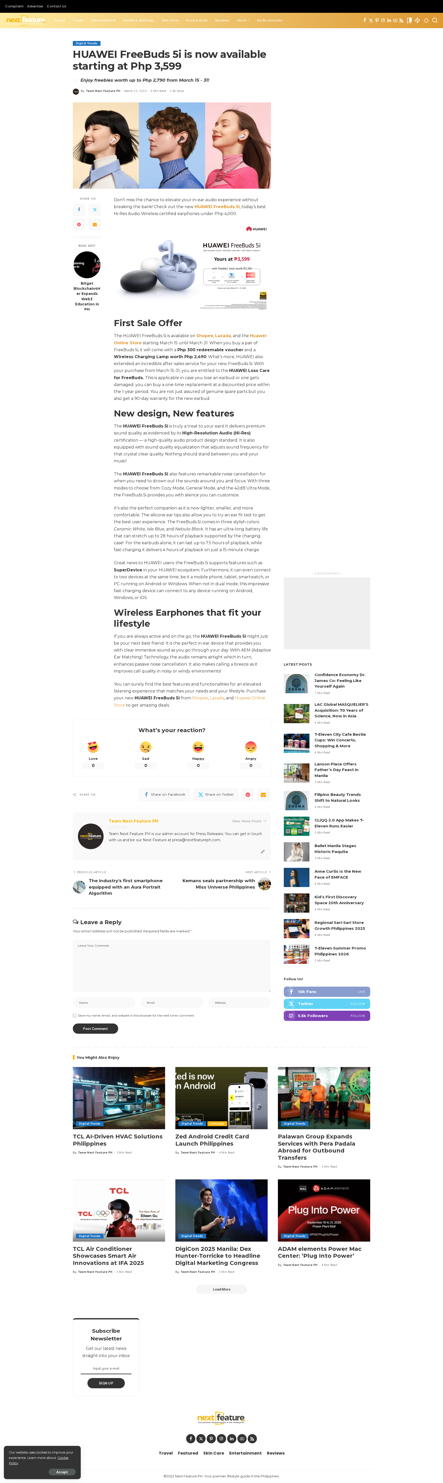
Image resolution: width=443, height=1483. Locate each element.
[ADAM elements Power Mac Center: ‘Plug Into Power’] (324, 1210)
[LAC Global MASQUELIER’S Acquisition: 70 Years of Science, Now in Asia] (296, 713)
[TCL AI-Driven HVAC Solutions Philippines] (119, 1098)
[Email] (95, 225)
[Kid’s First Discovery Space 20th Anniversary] (296, 903)
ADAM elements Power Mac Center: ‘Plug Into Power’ (319, 1252)
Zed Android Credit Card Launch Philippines (212, 1140)
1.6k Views (177, 91)
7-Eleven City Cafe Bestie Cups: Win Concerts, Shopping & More (340, 740)
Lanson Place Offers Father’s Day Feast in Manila (336, 770)
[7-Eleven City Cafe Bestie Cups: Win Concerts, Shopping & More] (296, 743)
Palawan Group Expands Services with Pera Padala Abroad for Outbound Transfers (316, 1147)
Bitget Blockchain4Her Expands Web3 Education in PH (87, 296)
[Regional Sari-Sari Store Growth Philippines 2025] (296, 928)
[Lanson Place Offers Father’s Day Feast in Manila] (296, 773)
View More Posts (246, 821)
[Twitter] (371, 20)
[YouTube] (395, 20)
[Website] (263, 852)
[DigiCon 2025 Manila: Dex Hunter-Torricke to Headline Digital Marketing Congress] (221, 1210)
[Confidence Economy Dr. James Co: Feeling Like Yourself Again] (296, 683)
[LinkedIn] (389, 20)
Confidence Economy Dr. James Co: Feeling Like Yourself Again (340, 680)
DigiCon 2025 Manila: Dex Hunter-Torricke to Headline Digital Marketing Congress (217, 1255)
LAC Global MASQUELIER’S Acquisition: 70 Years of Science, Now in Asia (341, 710)
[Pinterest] (377, 20)
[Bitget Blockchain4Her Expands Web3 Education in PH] (87, 264)
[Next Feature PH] (26, 20)
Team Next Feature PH (103, 91)
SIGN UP (106, 1383)
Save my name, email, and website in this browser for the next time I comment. (136, 1015)
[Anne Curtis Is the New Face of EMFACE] (296, 877)
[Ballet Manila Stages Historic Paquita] (296, 851)
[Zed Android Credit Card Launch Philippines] (221, 1098)
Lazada (217, 698)
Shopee (200, 698)
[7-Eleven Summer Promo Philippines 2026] (296, 954)
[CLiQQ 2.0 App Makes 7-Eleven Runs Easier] (296, 826)
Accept (62, 1472)
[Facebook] (365, 20)
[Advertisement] (327, 613)
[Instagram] (383, 20)
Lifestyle (217, 1123)
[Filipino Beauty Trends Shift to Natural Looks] (296, 800)
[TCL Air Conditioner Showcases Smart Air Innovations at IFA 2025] (119, 1210)
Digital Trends (86, 43)
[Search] (435, 20)
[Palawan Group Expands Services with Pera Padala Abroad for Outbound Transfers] (324, 1098)
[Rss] (401, 20)
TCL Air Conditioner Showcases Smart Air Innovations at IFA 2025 (108, 1255)
